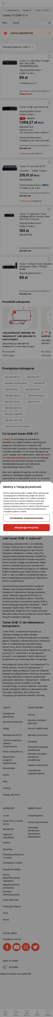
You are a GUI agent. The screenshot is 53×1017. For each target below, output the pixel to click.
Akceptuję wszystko (26, 527)
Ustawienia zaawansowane (26, 518)
